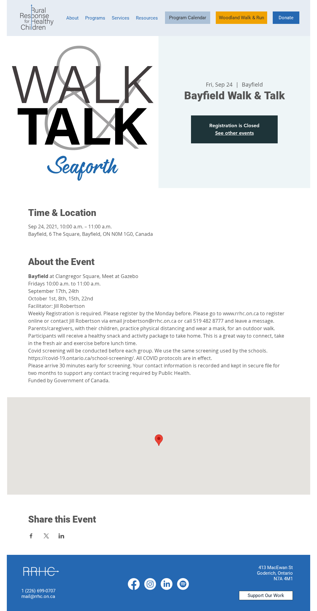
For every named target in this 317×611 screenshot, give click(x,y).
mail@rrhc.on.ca (38, 596)
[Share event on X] (46, 535)
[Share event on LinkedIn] (61, 535)
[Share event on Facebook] (31, 535)
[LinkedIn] (166, 584)
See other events (234, 133)
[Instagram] (150, 584)
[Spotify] (183, 584)
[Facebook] (134, 584)
